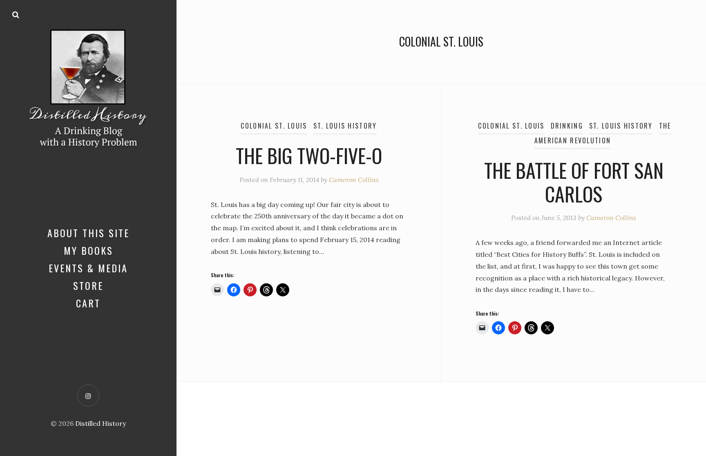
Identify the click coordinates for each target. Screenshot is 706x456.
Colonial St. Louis (274, 126)
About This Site (88, 232)
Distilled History (100, 423)
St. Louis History (345, 126)
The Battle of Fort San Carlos (574, 182)
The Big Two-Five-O (309, 155)
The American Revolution (602, 133)
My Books (88, 250)
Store (88, 285)
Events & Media (88, 267)
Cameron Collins (354, 180)
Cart (88, 303)
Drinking (567, 126)
